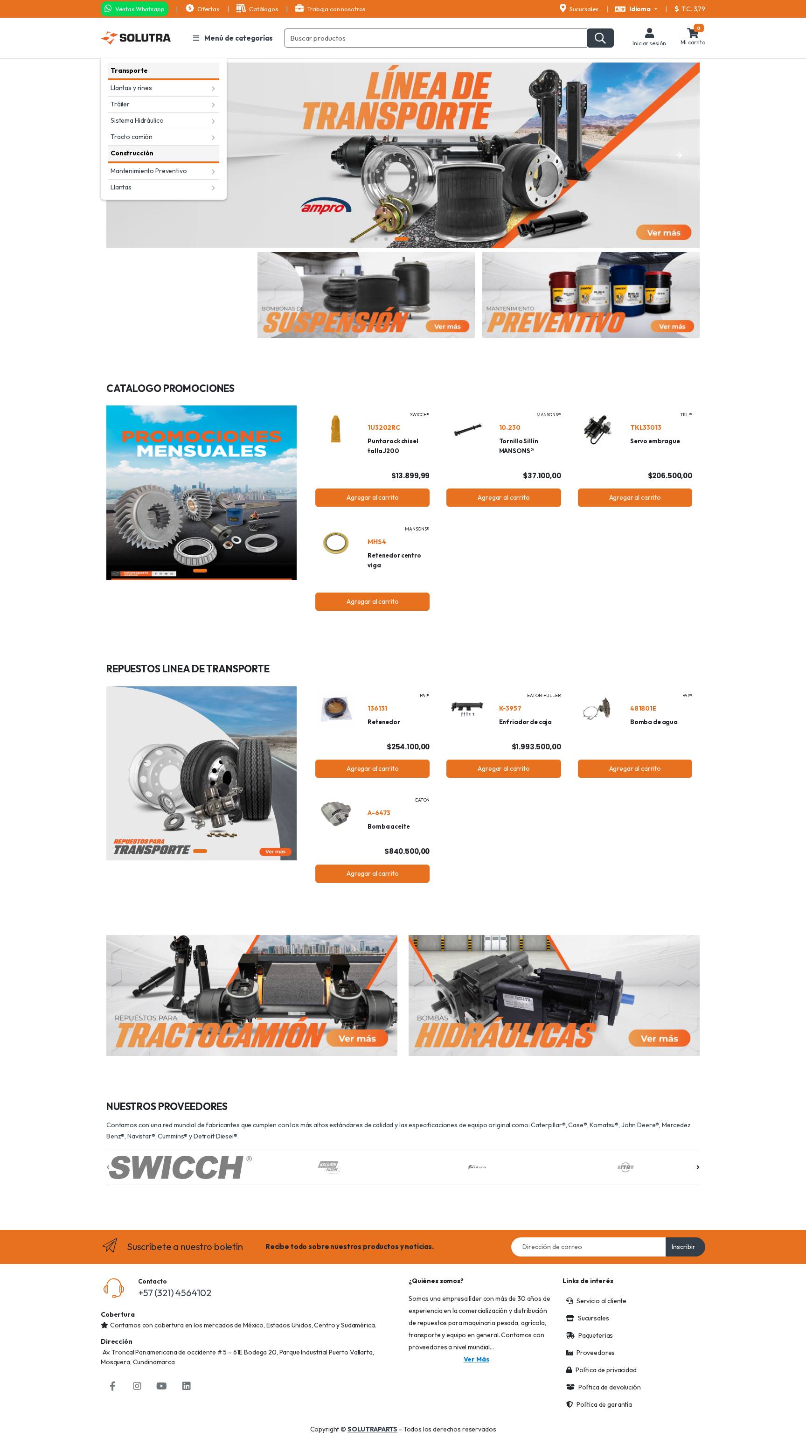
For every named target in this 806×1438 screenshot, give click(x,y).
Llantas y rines (131, 88)
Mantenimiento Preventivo (149, 171)
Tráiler (120, 104)
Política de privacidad (606, 1370)
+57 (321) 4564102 (174, 1292)
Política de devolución (609, 1387)
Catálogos (263, 9)
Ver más (476, 1359)
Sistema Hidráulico (137, 120)
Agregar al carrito (372, 497)
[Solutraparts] (136, 38)
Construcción (132, 153)
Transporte (129, 70)
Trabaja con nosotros (335, 9)
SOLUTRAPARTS (372, 1429)
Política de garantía (604, 1404)
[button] (636, 9)
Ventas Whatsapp (139, 9)
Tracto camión (132, 137)
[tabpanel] (403, 155)
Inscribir (683, 1247)
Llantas (121, 187)
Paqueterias (595, 1335)
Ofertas (207, 9)
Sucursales (583, 9)
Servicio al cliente (601, 1301)
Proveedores (596, 1352)
